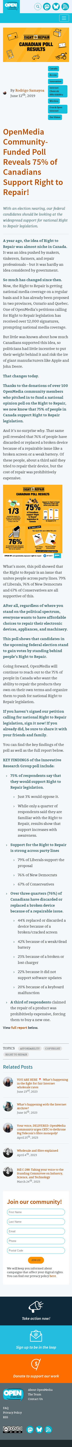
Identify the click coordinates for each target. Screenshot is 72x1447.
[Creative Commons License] (12, 1429)
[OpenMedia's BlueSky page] (56, 6)
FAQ (5, 1408)
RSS (5, 1417)
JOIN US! (36, 1260)
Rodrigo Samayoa (29, 90)
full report (19, 1027)
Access (53, 75)
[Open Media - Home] (11, 6)
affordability (30, 1048)
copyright (52, 1048)
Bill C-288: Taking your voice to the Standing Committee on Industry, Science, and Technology (40, 1173)
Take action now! (36, 1318)
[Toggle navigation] (64, 18)
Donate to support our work (36, 1376)
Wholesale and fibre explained (37, 1150)
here (53, 1276)
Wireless (54, 101)
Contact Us (35, 1399)
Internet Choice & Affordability (56, 91)
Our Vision (55, 117)
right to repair (16, 1054)
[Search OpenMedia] (37, 6)
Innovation (55, 81)
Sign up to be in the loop (36, 1347)
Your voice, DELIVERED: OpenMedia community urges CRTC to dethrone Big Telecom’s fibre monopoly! (41, 1129)
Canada (53, 68)
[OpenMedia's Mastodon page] (47, 6)
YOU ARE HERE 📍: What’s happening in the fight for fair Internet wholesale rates (42, 1083)
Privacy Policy (12, 1412)
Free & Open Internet (56, 109)
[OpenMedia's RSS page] (65, 6)
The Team (34, 1394)
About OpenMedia (40, 1390)
